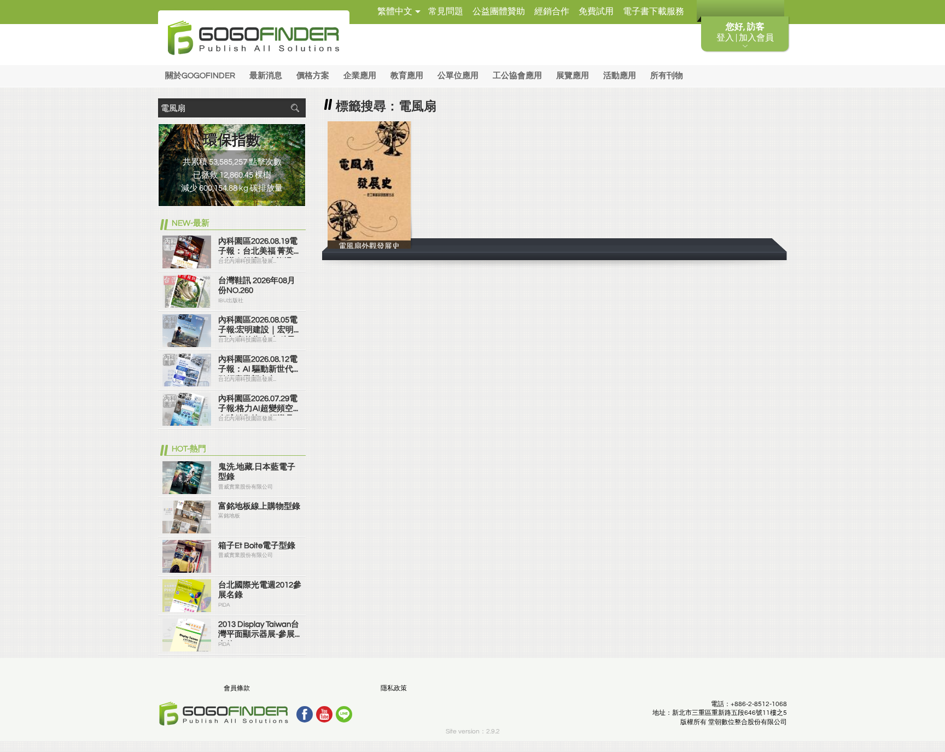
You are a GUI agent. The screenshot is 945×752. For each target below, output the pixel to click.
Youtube (324, 714)
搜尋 (295, 108)
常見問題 (445, 11)
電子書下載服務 (653, 11)
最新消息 (265, 76)
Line (344, 714)
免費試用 (596, 11)
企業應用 (359, 76)
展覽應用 (572, 76)
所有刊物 (666, 76)
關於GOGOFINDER (200, 76)
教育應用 (406, 76)
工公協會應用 (517, 76)
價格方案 (312, 76)
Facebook (304, 714)
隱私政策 (394, 688)
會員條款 (237, 688)
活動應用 (619, 76)
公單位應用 (458, 76)
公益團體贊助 (498, 11)
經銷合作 (551, 11)
